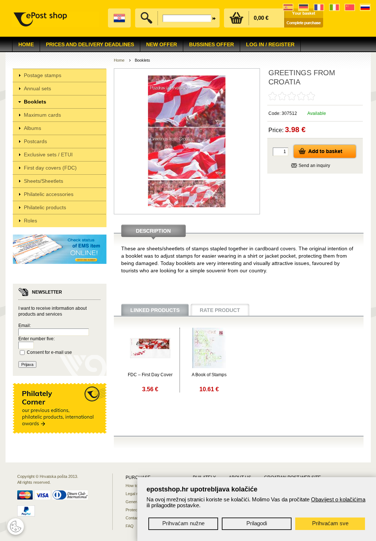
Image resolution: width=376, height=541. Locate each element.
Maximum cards (42, 115)
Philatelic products (45, 207)
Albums (32, 128)
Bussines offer (211, 44)
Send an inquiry (314, 165)
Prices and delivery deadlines (90, 44)
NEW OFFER (161, 44)
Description (153, 231)
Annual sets (37, 88)
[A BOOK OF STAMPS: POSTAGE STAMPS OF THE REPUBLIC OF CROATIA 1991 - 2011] (209, 366)
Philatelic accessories (48, 194)
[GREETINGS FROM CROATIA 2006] (150, 356)
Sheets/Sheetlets (43, 181)
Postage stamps (42, 75)
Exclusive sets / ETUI (48, 154)
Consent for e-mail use (49, 352)
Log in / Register (270, 44)
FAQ (130, 526)
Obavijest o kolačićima (338, 499)
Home (26, 44)
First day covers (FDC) (50, 168)
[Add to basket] (325, 157)
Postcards (35, 141)
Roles (30, 221)
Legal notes (136, 493)
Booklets (35, 102)
